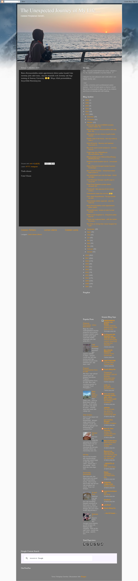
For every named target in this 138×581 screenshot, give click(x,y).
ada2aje (107, 407)
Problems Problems (110, 423)
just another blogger (108, 420)
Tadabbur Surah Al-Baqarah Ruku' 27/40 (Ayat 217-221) (110, 327)
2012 (87, 272)
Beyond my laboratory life (109, 452)
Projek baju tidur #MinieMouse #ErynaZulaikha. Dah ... (97, 153)
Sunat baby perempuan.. (87, 473)
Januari (90, 252)
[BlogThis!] (47, 164)
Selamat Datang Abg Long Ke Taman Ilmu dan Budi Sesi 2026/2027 (110, 342)
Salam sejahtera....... (109, 473)
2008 (87, 283)
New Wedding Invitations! (108, 401)
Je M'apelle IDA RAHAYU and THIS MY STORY (110, 336)
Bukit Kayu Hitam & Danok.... (95, 394)
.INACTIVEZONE (110, 360)
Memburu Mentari (109, 486)
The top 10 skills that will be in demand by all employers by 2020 (110, 412)
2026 (87, 100)
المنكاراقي (107, 505)
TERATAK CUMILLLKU (108, 483)
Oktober (90, 122)
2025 (87, 103)
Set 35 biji (107, 494)
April (89, 243)
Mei (88, 240)
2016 (87, 261)
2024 (87, 106)
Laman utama (50, 230)
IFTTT (28, 166)
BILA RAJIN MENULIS (108, 351)
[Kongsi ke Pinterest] (54, 164)
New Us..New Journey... (108, 429)
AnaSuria (107, 500)
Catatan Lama (71, 230)
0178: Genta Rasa (109, 467)
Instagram (34, 166)
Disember (90, 117)
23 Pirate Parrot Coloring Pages (109, 363)
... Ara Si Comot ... (110, 513)
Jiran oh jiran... (88, 415)
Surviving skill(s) (109, 388)
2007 (87, 286)
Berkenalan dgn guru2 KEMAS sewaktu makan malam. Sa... (100, 125)
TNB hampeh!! (95, 345)
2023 (87, 109)
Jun (88, 237)
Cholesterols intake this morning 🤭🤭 (100, 193)
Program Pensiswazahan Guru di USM (90, 369)
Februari (90, 249)
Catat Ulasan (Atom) (35, 234)
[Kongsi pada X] (50, 164)
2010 (87, 278)
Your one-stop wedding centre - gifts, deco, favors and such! (110, 396)
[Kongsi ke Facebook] (52, 164)
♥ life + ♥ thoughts (107, 386)
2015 (87, 264)
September (91, 229)
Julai (89, 235)
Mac (88, 246)
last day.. (86, 454)
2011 (87, 275)
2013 (87, 269)
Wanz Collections (110, 441)
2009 (87, 281)
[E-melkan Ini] (45, 164)
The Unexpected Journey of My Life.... (60, 10)
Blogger (83, 576)
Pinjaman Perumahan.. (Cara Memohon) (89, 325)
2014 (87, 267)
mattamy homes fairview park (109, 354)
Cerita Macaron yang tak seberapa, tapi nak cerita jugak (110, 456)
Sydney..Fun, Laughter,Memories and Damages (110, 433)
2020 (87, 111)
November (91, 119)
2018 (87, 255)
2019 (87, 114)
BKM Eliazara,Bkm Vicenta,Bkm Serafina (110, 444)
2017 (87, 258)
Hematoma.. (94, 434)
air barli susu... (94, 493)
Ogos (89, 232)
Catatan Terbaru (28, 230)
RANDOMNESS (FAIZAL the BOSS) (109, 322)
